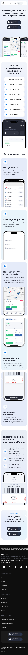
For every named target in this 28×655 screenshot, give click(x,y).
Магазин (3, 577)
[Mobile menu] (25, 3)
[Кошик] (10, 3)
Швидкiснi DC (4, 606)
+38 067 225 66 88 (17, 560)
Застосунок (4, 585)
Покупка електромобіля (7, 619)
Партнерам (4, 589)
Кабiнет (3, 581)
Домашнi (3, 598)
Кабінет (20, 3)
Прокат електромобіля (7, 623)
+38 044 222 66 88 (6, 560)
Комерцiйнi (4, 602)
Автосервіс (4, 627)
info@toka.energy (6, 562)
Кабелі (3, 610)
